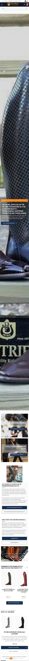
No (14, 658)
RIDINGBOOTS (14, 538)
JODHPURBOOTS (14, 542)
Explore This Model (13, 647)
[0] (27, 4)
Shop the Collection (13, 603)
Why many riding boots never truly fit (14, 511)
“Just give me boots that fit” (14, 507)
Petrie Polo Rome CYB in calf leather (8, 590)
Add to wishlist (13, 651)
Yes (11, 658)
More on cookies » (20, 658)
